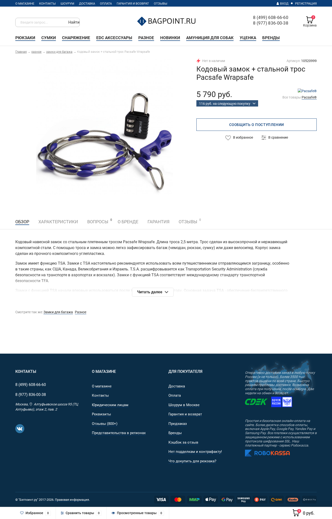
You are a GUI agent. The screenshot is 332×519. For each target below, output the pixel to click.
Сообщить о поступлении (256, 125)
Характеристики (58, 221)
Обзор (22, 221)
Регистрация (306, 3)
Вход (284, 3)
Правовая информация (72, 499)
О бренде (128, 221)
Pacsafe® (309, 97)
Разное (80, 312)
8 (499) (30, 384)
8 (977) (30, 394)
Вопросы (97, 221)
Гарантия (158, 221)
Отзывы (188, 221)
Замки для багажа (58, 312)
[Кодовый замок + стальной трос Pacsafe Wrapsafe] (104, 126)
